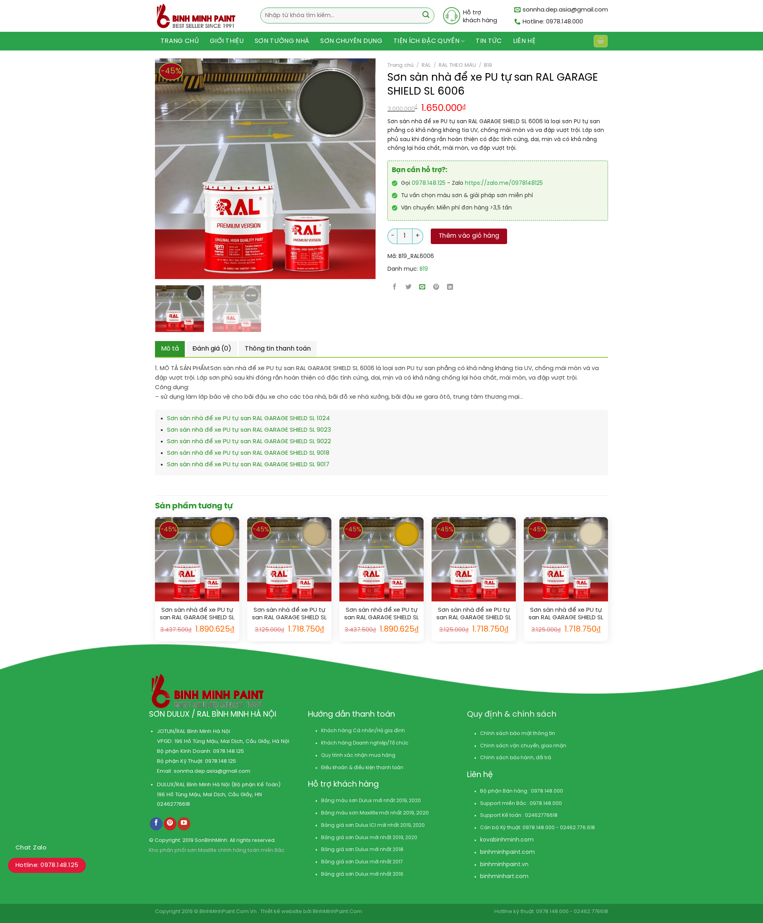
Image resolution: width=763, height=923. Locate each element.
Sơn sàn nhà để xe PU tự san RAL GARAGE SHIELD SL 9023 (249, 430)
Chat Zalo (30, 848)
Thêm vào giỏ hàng (469, 236)
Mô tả (170, 348)
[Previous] (156, 169)
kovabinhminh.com (507, 840)
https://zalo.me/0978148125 (504, 183)
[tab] (170, 349)
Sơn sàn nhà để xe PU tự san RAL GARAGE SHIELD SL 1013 (473, 614)
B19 (488, 65)
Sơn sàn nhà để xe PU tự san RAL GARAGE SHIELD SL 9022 (249, 441)
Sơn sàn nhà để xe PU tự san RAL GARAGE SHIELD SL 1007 (197, 614)
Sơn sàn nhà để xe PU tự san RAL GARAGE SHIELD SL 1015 (566, 614)
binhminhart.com (504, 877)
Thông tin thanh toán (278, 348)
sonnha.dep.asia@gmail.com (212, 771)
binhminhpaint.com (507, 852)
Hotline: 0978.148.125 (46, 865)
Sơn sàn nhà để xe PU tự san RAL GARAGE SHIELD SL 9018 (248, 453)
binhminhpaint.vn (504, 865)
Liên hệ (524, 41)
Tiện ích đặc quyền (426, 41)
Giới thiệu (227, 41)
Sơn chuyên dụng (351, 41)
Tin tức (489, 41)
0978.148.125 (428, 183)
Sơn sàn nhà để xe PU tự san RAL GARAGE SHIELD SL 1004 (381, 614)
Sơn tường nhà (282, 41)
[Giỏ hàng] (600, 41)
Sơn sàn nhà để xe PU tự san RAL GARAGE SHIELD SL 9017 (248, 465)
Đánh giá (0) (211, 348)
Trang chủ (180, 41)
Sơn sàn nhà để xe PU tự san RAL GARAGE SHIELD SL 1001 (289, 614)
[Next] (346, 169)
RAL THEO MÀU (457, 65)
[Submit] (425, 15)
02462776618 (173, 804)
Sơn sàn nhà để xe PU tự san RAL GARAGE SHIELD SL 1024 (248, 418)
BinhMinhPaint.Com (337, 911)
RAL (426, 65)
